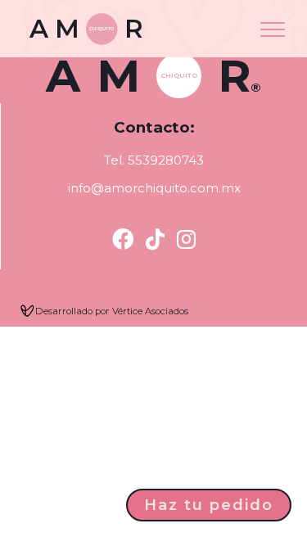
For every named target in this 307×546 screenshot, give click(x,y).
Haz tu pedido (208, 505)
